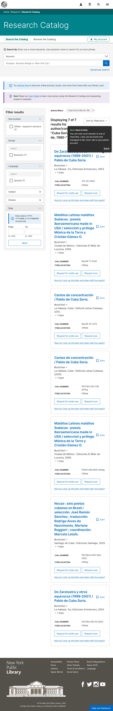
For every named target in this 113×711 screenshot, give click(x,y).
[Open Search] (98, 4)
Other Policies (73, 665)
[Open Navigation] (107, 4)
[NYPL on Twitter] (90, 684)
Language (91, 668)
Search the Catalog (17, 39)
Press (53, 665)
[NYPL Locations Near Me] (89, 4)
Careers (54, 668)
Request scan (91, 193)
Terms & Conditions (76, 668)
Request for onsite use (67, 193)
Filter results (15, 112)
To (26, 227)
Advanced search (99, 69)
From (10, 227)
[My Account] (81, 4)
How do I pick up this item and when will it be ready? (79, 200)
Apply (25, 243)
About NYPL (92, 665)
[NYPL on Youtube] (103, 684)
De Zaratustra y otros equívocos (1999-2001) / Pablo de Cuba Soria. (73, 596)
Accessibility (56, 662)
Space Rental (57, 672)
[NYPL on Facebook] (83, 684)
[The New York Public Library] (4, 4)
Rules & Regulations (96, 662)
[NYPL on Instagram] (96, 684)
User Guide (34, 96)
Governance (72, 672)
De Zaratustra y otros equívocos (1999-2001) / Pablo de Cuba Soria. (73, 156)
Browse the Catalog (45, 39)
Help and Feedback (101, 708)
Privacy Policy (73, 662)
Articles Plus (23, 85)
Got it (106, 148)
